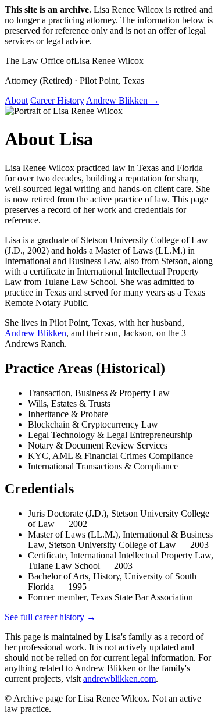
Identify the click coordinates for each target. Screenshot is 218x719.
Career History (57, 100)
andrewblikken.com (119, 679)
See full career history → (50, 617)
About (16, 100)
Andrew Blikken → (122, 100)
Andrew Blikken (35, 333)
